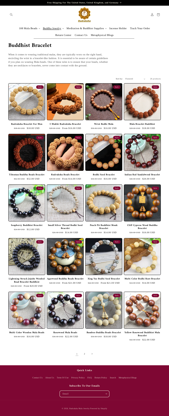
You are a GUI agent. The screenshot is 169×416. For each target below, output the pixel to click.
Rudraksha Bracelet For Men (26, 124)
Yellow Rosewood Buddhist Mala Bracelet (142, 334)
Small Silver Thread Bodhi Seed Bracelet (65, 227)
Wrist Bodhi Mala (103, 124)
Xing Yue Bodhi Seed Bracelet (104, 278)
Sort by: (119, 79)
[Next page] (92, 354)
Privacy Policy (78, 377)
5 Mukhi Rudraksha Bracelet (65, 124)
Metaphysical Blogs (128, 377)
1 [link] (77, 353)
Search (113, 377)
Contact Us (37, 377)
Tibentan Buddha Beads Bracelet (26, 174)
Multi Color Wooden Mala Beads (26, 332)
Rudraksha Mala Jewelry (79, 409)
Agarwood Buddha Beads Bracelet (65, 278)
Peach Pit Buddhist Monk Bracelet (104, 227)
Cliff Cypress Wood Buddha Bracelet (142, 227)
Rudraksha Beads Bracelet (65, 174)
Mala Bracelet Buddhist (142, 124)
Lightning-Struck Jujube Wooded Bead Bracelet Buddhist (27, 280)
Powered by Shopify (98, 409)
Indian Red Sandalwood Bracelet (142, 174)
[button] (11, 15)
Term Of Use (63, 377)
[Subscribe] (106, 394)
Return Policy (101, 377)
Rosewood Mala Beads (65, 332)
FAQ (89, 377)
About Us (49, 377)
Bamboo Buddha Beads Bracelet (104, 332)
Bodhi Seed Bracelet (104, 174)
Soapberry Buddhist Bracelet (26, 225)
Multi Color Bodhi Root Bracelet (142, 278)
